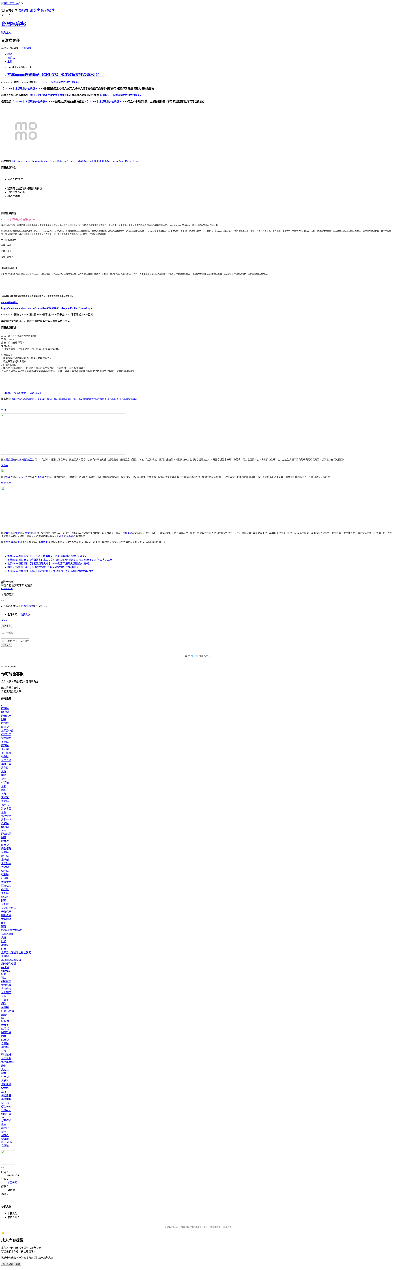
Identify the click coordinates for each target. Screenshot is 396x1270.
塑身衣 (4, 465)
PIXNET (174, 1227)
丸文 (8, 483)
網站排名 (6, 971)
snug (3, 409)
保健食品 (6, 882)
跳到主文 (6, 32)
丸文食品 (29, 533)
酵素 (3, 900)
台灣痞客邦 (13, 24)
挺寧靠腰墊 (7, 934)
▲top (4, 620)
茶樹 (3, 1131)
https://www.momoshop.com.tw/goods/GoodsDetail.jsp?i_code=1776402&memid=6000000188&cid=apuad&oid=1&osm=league (76, 161)
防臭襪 (5, 727)
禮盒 (61, 536)
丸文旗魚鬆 (7, 1062)
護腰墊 (5, 945)
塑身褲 (5, 1139)
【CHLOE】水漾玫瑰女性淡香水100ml (58, 82)
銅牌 (3, 1003)
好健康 (5, 878)
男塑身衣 (42, 477)
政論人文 (25, 614)
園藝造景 (6, 915)
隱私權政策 (215, 1227)
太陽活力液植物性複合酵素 (16, 952)
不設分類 (27, 48)
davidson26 (7, 588)
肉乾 (3, 790)
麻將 (3, 1065)
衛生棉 (9, 542)
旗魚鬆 (128, 533)
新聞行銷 (6, 1120)
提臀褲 (5, 1145)
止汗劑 (5, 749)
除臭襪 (9, 459)
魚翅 (3, 812)
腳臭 (3, 719)
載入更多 (6, 626)
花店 (3, 977)
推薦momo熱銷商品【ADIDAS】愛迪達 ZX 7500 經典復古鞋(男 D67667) (46, 556)
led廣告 (5, 1021)
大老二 (5, 1069)
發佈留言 (6, 645)
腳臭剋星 (27, 459)
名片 (9, 61)
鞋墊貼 (5, 756)
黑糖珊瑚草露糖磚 (11, 960)
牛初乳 (5, 893)
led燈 (4, 1014)
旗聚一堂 (6, 764)
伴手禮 (69, 536)
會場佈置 (6, 988)
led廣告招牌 (7, 1011)
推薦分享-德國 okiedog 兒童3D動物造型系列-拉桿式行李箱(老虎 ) (42, 567)
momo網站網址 (9, 302)
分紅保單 (6, 911)
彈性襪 (5, 1047)
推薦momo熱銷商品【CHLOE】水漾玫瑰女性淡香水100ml (55, 75)
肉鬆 (3, 775)
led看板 (5, 1028)
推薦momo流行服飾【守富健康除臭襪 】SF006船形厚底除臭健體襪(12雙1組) (48, 563)
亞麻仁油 (6, 885)
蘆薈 (3, 1124)
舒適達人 (22, 542)
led (2, 1017)
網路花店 (6, 981)
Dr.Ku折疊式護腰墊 (11, 930)
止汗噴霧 (6, 753)
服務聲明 (227, 1227)
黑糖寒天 (6, 956)
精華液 (5, 1128)
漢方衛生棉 (44, 542)
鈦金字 (5, 1025)
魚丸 (3, 793)
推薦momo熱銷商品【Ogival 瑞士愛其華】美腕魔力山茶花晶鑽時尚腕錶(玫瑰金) (50, 571)
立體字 (5, 1000)
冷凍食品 (6, 808)
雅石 (3, 923)
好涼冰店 (6, 734)
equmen (21, 477)
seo (2, 1117)
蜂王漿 (5, 889)
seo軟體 (5, 967)
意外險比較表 (8, 908)
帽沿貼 (5, 712)
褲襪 (3, 1051)
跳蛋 (3, 1091)
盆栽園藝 (6, 919)
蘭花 (3, 926)
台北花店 (6, 992)
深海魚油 (6, 897)
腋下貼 (5, 745)
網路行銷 (6, 1114)
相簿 (9, 54)
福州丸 (5, 805)
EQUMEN (6, 1142)
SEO (3, 974)
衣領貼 (5, 708)
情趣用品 (6, 1084)
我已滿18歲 (7, 1264)
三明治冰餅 (7, 730)
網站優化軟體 (8, 963)
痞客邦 (25, 606)
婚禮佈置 (6, 985)
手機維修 (6, 1099)
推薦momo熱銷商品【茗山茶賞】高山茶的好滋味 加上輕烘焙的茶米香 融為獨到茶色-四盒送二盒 (59, 559)
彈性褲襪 (6, 1054)
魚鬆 (3, 483)
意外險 (5, 904)
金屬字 (5, 1007)
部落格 (11, 57)
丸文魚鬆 (6, 1058)
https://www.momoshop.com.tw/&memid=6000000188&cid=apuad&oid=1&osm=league (47, 308)
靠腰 (3, 937)
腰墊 (3, 941)
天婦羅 (5, 797)
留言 (31, 606)
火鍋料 (5, 801)
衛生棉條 (6, 1106)
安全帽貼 (6, 738)
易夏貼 (5, 741)
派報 (3, 996)
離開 (18, 1264)
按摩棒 (5, 1088)
